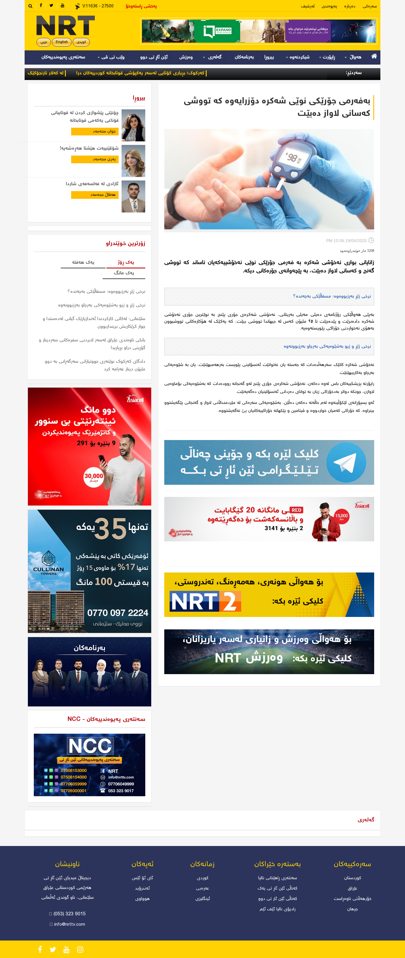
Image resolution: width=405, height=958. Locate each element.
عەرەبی (202, 888)
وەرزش (186, 57)
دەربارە (349, 6)
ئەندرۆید (142, 888)
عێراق (352, 888)
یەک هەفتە (83, 262)
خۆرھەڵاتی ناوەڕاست (352, 899)
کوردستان (352, 878)
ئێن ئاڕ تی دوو (154, 57)
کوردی (81, 42)
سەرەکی (370, 6)
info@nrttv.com (69, 925)
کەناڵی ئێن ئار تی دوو (277, 899)
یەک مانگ (124, 273)
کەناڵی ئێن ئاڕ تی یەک (277, 888)
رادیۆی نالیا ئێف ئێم (278, 909)
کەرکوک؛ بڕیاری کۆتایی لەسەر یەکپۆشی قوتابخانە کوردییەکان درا (175, 73)
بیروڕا (269, 57)
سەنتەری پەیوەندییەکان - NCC (106, 719)
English (62, 42)
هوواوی (142, 899)
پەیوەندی (329, 6)
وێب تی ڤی (112, 57)
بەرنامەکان (244, 57)
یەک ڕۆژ (126, 262)
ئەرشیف (308, 6)
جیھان (352, 909)
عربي (43, 42)
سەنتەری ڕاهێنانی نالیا (277, 878)
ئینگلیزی (202, 899)
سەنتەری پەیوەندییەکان (63, 57)
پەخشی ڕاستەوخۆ (141, 6)
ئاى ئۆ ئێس (142, 878)
